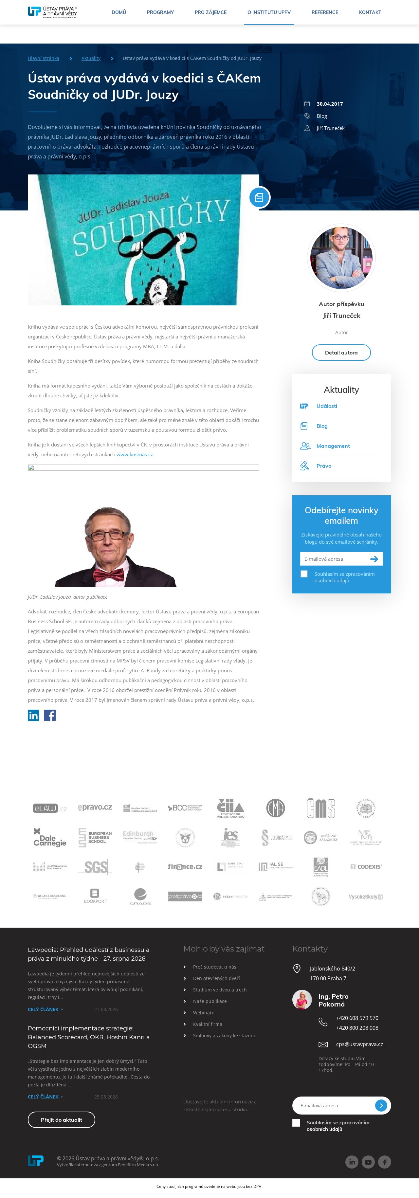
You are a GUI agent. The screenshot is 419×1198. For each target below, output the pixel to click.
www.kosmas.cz (135, 454)
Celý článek (43, 1009)
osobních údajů (324, 1129)
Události (327, 406)
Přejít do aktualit (61, 1119)
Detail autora (341, 352)
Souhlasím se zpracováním (338, 1125)
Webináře (203, 1012)
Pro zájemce (211, 12)
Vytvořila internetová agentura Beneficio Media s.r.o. (108, 1165)
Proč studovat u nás (214, 967)
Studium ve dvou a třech (220, 990)
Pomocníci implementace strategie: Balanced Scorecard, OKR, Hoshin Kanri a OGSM (89, 1037)
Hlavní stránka (43, 58)
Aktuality (91, 58)
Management (333, 446)
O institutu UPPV (269, 12)
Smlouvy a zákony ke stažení (224, 1035)
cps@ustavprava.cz (359, 1044)
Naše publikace (210, 1001)
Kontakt (370, 12)
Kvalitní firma (207, 1024)
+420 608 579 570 (357, 1018)
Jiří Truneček (331, 128)
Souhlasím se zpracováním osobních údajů (345, 577)
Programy (160, 12)
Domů (119, 12)
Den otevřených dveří (216, 978)
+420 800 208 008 (357, 1027)
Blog (322, 116)
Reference (325, 12)
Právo (324, 466)
